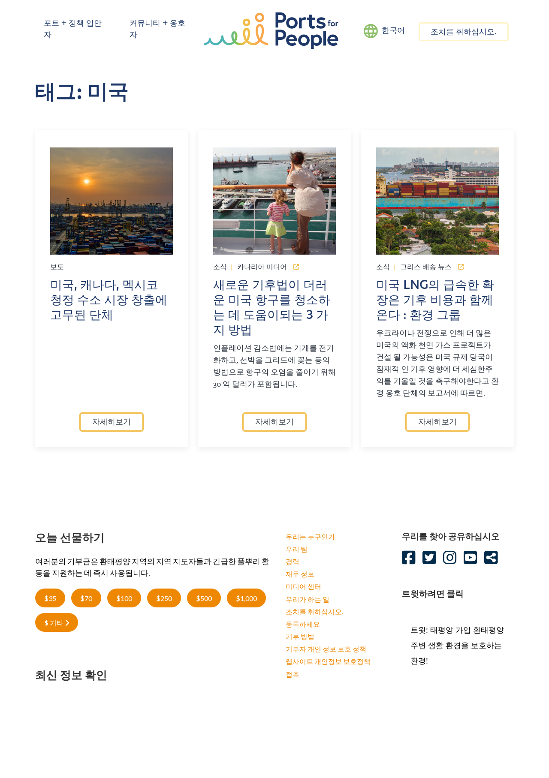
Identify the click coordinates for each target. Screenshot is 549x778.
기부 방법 (300, 636)
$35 (50, 598)
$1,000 (246, 598)
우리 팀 (297, 549)
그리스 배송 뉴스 (426, 266)
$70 (86, 598)
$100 (124, 598)
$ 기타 (54, 623)
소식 (220, 266)
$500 (204, 598)
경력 (292, 561)
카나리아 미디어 (262, 266)
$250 (164, 598)
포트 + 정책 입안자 (73, 29)
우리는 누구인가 (310, 536)
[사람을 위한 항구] (271, 30)
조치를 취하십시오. (464, 32)
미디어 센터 (303, 586)
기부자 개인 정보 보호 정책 (326, 649)
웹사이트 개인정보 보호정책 (328, 661)
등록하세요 (303, 624)
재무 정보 (300, 574)
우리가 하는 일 (307, 599)
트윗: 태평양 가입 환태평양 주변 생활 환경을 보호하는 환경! (457, 645)
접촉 (292, 674)
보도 (57, 266)
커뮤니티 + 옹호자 (157, 29)
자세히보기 (111, 423)
